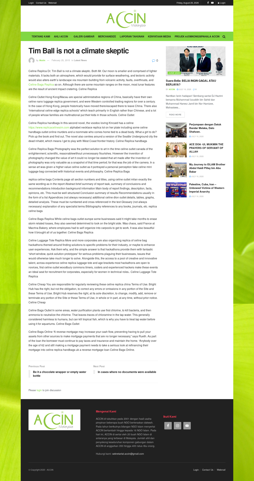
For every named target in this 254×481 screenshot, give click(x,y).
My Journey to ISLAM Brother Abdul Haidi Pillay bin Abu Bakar (207, 167)
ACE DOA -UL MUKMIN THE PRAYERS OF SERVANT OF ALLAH (206, 147)
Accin (42, 60)
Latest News (80, 60)
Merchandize (107, 36)
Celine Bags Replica (41, 84)
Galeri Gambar (84, 36)
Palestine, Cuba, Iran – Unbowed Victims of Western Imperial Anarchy (206, 187)
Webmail (52, 2)
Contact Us (41, 2)
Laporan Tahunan (132, 36)
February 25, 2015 (61, 60)
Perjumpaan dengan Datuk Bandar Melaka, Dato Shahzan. (205, 127)
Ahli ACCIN (61, 36)
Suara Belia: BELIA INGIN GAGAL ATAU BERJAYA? (191, 82)
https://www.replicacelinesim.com (49, 127)
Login (31, 2)
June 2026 (174, 73)
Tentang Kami (41, 36)
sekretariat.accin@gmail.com (128, 453)
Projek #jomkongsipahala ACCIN (197, 36)
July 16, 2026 (184, 89)
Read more (175, 114)
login (39, 390)
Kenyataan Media (159, 36)
